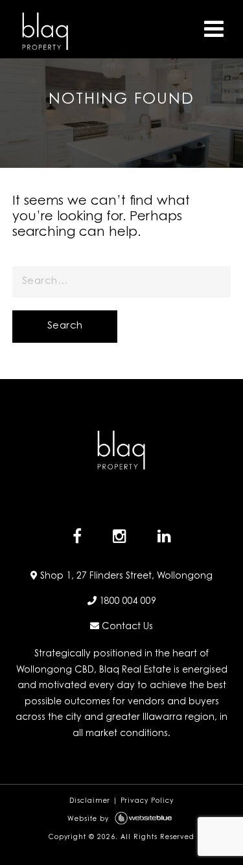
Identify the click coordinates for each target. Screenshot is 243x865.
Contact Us (126, 627)
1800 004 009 (126, 601)
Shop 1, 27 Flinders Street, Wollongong (125, 576)
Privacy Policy (147, 801)
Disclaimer (89, 801)
